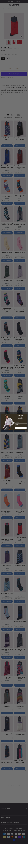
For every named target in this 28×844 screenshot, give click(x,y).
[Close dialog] (26, 414)
